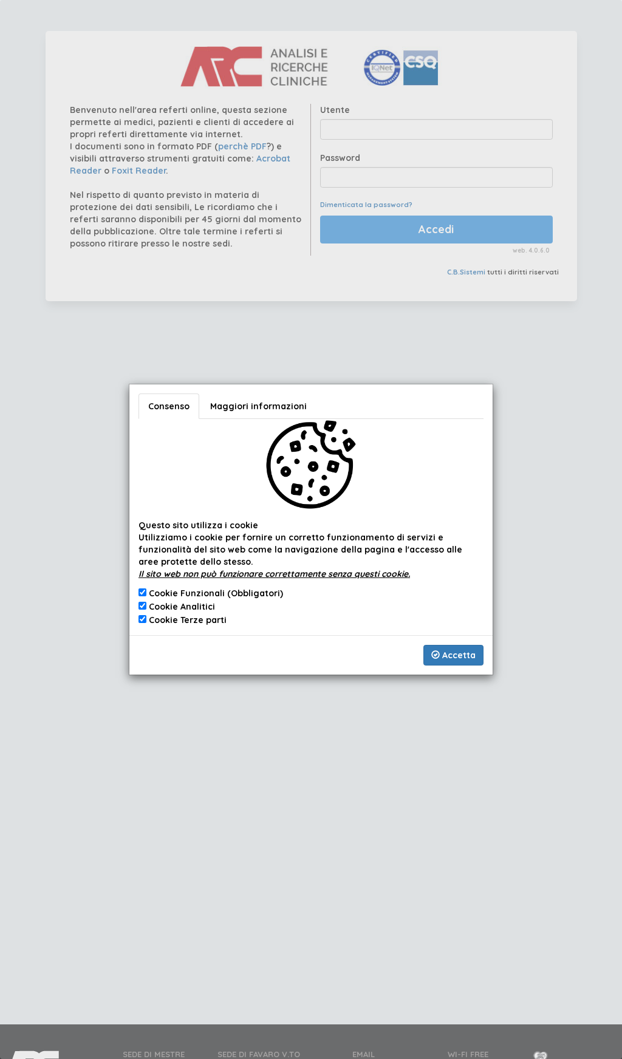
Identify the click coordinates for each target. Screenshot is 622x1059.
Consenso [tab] (169, 406)
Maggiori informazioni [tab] (258, 406)
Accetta (458, 655)
